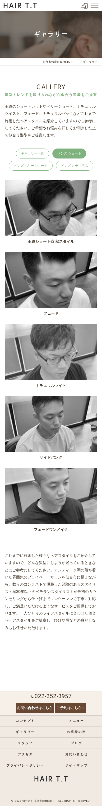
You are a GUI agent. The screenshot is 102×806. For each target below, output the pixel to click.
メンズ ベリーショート (31, 166)
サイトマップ (76, 765)
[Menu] (94, 5)
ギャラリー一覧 (32, 153)
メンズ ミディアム (74, 166)
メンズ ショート (69, 153)
